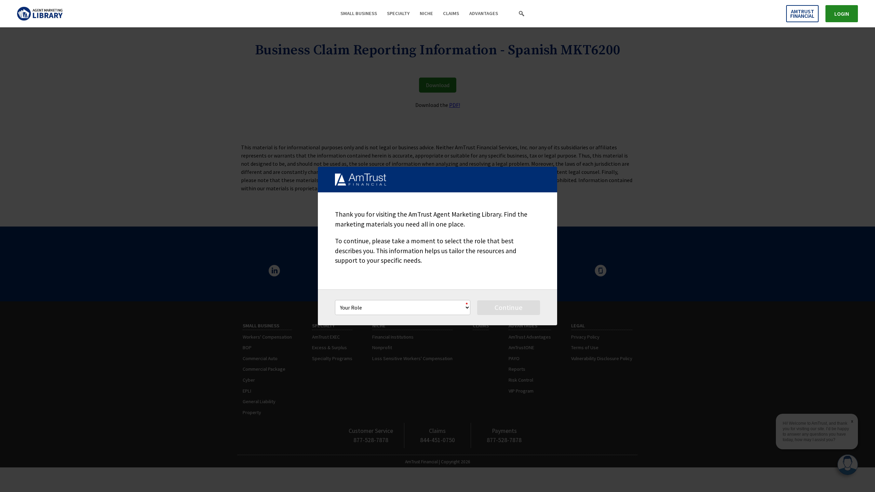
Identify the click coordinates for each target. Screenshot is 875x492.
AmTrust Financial (802, 13)
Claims (451, 13)
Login (841, 13)
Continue (509, 307)
